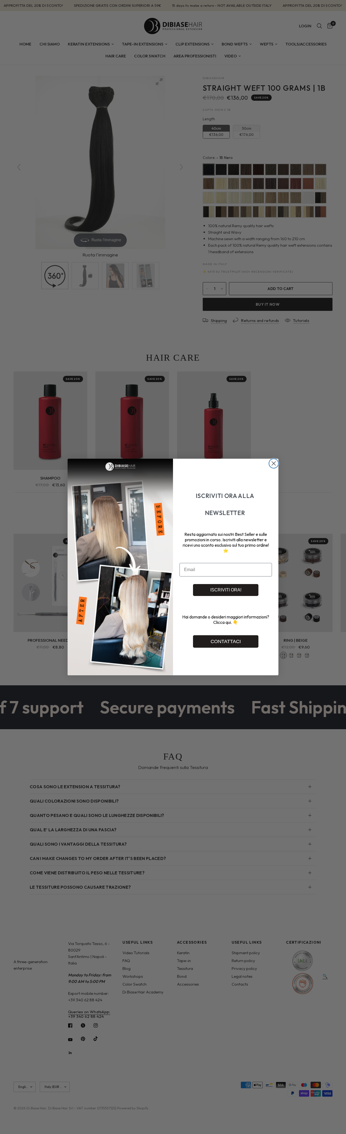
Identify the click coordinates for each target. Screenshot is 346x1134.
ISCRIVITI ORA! (225, 590)
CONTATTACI (226, 641)
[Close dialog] (273, 463)
